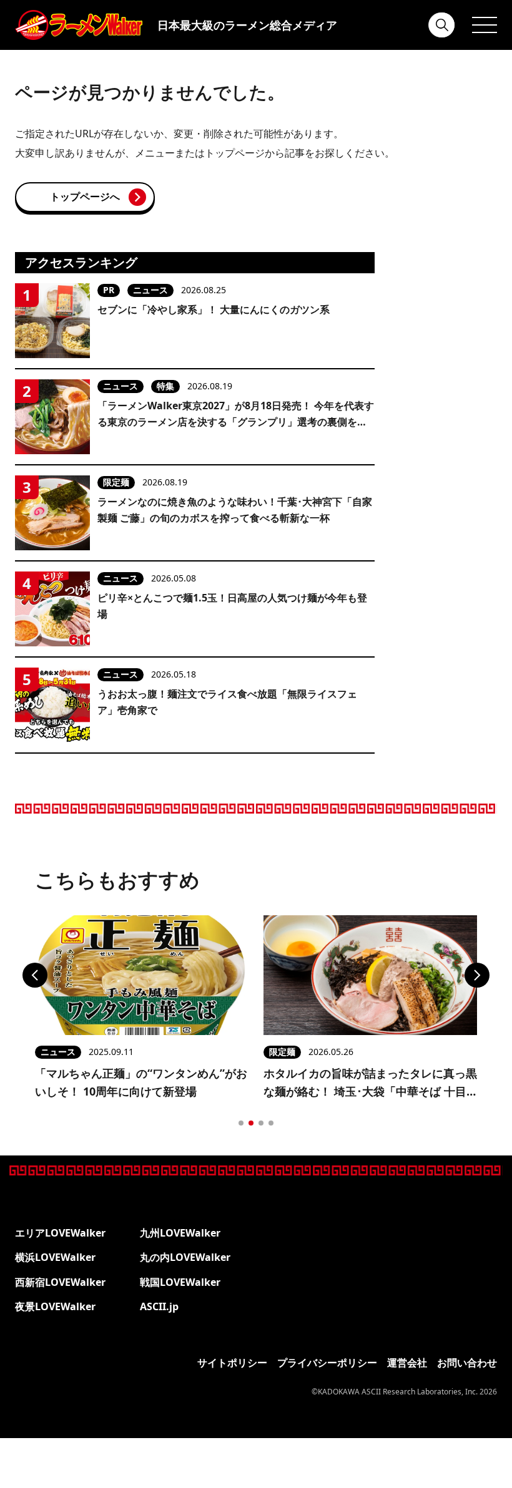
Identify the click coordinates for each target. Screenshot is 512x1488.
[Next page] (477, 975)
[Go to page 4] (270, 1123)
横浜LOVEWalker (55, 1257)
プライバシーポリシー (327, 1362)
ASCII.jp (159, 1306)
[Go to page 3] (260, 1123)
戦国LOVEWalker (180, 1282)
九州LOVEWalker (180, 1233)
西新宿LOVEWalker (60, 1282)
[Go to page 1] (241, 1123)
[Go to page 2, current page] (251, 1123)
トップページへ (85, 196)
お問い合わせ (467, 1362)
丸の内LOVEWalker (185, 1257)
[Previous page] (34, 975)
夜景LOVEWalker (55, 1306)
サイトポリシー (232, 1362)
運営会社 (407, 1362)
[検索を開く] (442, 24)
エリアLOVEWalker (60, 1233)
